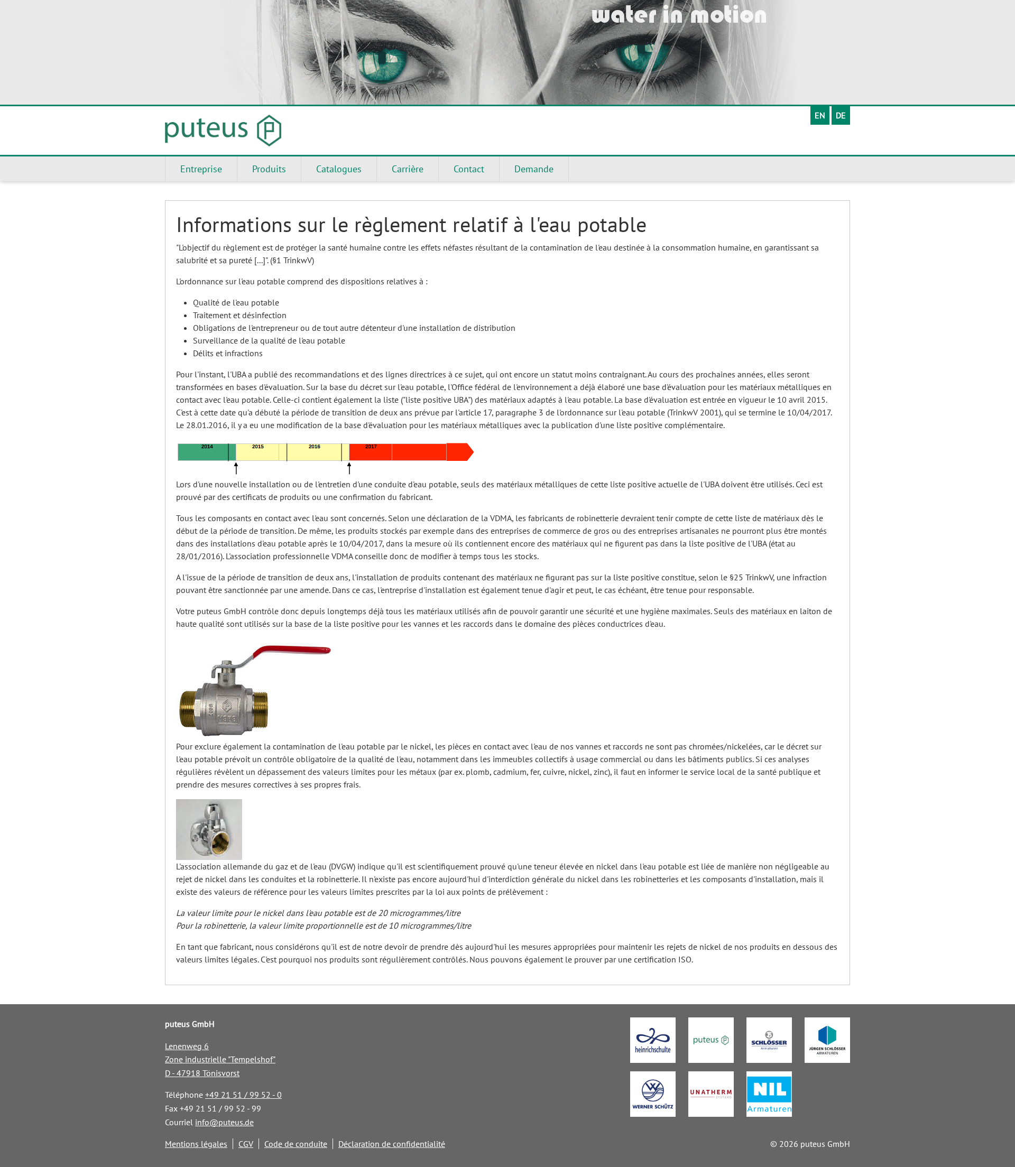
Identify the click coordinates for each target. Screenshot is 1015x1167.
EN (820, 115)
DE (841, 115)
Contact (469, 169)
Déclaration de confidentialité (391, 1143)
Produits (269, 169)
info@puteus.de (224, 1122)
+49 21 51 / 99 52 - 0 (243, 1094)
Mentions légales (196, 1143)
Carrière (407, 169)
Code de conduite (295, 1143)
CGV (245, 1143)
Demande (533, 169)
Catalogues (339, 169)
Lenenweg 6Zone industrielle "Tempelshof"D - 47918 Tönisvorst (220, 1059)
